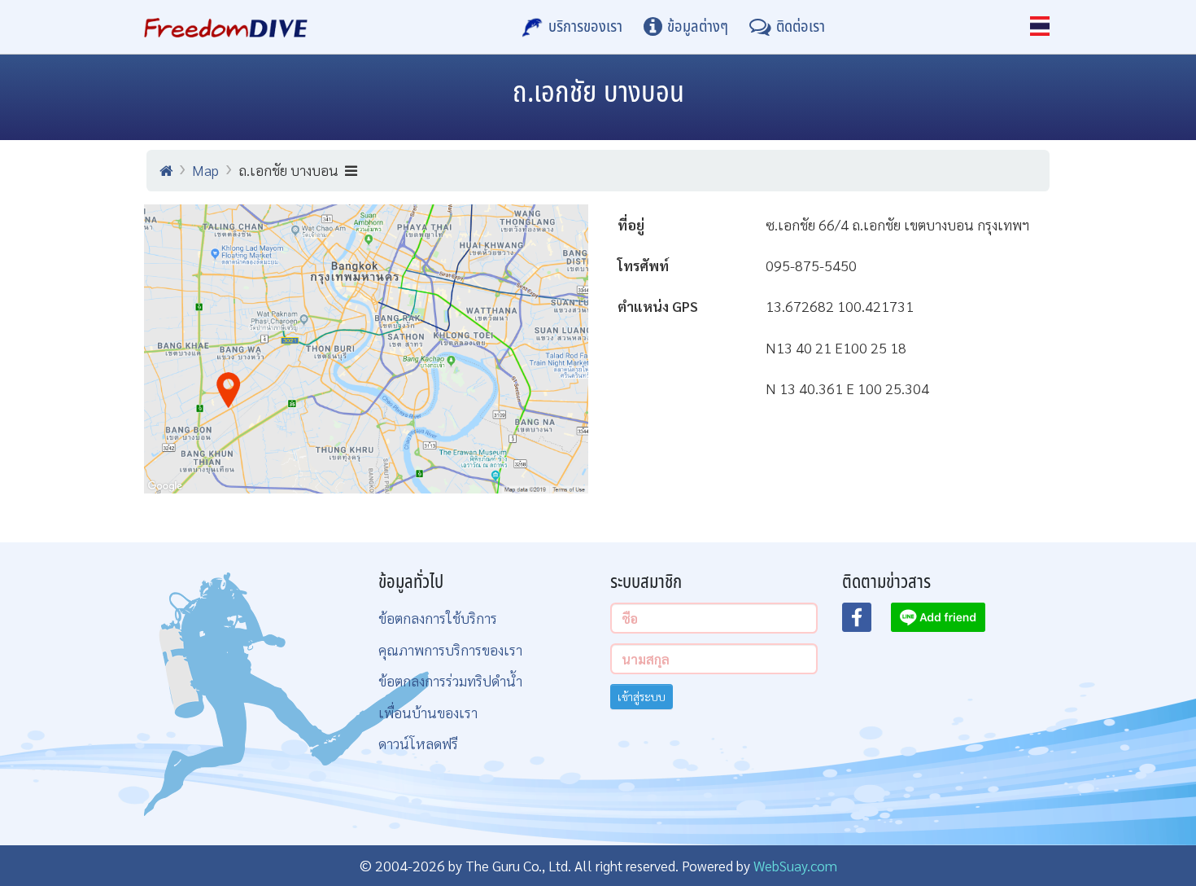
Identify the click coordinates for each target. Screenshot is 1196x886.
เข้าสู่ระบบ (642, 696)
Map (205, 169)
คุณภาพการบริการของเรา (450, 649)
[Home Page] (226, 27)
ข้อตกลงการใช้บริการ (437, 617)
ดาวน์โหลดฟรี (418, 743)
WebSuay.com (795, 865)
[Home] (165, 170)
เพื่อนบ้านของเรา (428, 712)
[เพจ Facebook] (866, 622)
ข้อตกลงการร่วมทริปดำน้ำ (450, 680)
